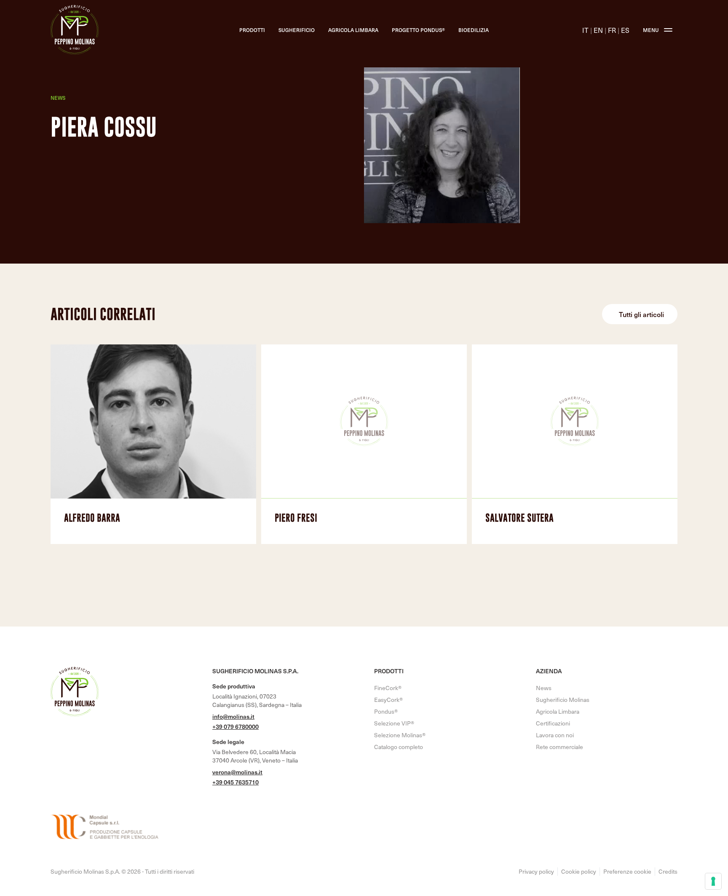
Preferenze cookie (627, 871)
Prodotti (252, 30)
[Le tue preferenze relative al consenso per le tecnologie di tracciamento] (713, 881)
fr (612, 30)
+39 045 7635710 (235, 782)
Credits (667, 871)
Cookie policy (578, 871)
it (585, 30)
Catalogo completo (398, 746)
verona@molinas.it (237, 772)
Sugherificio (296, 30)
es (625, 30)
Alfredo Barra (92, 517)
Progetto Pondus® (418, 30)
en (598, 30)
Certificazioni (553, 723)
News (58, 97)
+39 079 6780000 (235, 726)
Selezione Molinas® (400, 735)
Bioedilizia (473, 30)
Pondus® (386, 711)
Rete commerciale (559, 746)
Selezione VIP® (394, 723)
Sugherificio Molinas (562, 699)
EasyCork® (388, 699)
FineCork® (387, 687)
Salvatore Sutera (519, 517)
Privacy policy (536, 871)
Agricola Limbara (353, 30)
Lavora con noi (555, 735)
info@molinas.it (233, 716)
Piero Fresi (296, 517)
